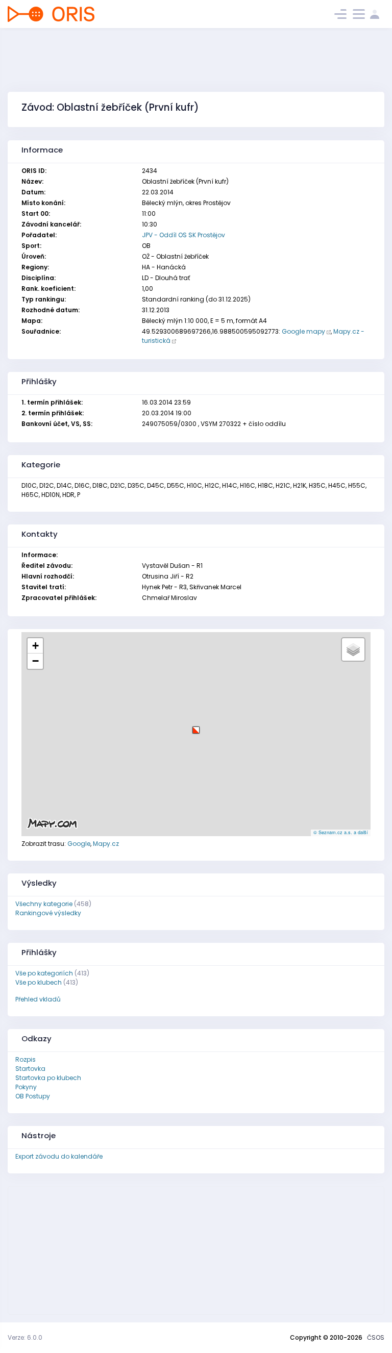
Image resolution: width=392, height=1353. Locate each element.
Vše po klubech (38, 982)
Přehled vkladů (38, 999)
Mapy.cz (106, 843)
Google (78, 843)
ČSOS (375, 1337)
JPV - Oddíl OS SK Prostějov (183, 235)
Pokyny (26, 1087)
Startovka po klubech (48, 1077)
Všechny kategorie (43, 903)
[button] (196, 726)
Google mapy (303, 331)
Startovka (30, 1068)
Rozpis (25, 1059)
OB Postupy (32, 1096)
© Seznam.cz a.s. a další (340, 832)
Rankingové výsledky (48, 913)
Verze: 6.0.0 (25, 1337)
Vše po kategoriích (44, 973)
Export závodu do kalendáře (59, 1156)
